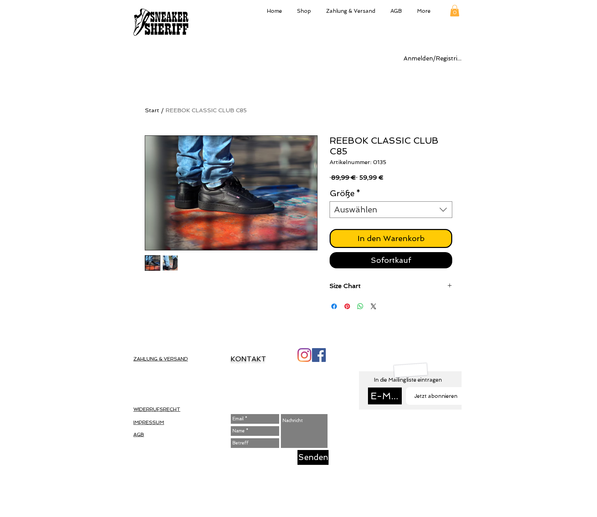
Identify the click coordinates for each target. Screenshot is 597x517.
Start (152, 110)
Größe (345, 193)
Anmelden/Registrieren (434, 58)
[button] (304, 10)
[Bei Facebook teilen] (334, 306)
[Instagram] (304, 355)
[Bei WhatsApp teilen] (360, 306)
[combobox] (391, 209)
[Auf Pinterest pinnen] (347, 306)
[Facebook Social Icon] (319, 355)
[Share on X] (373, 306)
